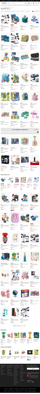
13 (24, 325)
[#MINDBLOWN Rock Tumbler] (15, 19)
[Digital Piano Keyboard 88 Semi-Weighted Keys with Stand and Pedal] (10, 179)
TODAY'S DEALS (3, 0)
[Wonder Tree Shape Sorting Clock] (3, 352)
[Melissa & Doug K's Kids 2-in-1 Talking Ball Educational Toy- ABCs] (15, 96)
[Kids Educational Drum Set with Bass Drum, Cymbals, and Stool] (34, 19)
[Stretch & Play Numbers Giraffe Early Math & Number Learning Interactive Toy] (30, 335)
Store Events (15, 378)
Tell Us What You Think (16, 382)
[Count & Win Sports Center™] (5, 57)
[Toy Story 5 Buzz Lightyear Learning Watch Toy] (3, 335)
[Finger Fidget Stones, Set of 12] (5, 114)
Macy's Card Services (9, 373)
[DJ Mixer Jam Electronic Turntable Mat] (15, 57)
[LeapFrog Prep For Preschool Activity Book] (24, 141)
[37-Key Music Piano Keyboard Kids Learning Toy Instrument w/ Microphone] (34, 197)
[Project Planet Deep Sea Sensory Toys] (3, 179)
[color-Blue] (34, 188)
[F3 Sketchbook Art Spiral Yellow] (30, 352)
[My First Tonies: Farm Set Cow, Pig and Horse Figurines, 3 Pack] (5, 275)
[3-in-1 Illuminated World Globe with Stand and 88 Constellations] (15, 293)
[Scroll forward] (37, 132)
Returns (1, 372)
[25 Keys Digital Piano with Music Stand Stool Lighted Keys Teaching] (15, 197)
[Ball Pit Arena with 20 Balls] (15, 217)
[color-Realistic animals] (22, 189)
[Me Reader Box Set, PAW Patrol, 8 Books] (34, 293)
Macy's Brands (15, 372)
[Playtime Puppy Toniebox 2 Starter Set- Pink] (34, 96)
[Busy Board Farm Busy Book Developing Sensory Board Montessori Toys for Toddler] (5, 96)
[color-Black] (11, 210)
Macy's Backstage (16, 371)
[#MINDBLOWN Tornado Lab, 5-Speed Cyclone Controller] (5, 141)
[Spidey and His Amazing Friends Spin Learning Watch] (5, 238)
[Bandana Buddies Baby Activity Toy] (15, 77)
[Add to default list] (5, 177)
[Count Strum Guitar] (34, 141)
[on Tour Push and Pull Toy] (23, 352)
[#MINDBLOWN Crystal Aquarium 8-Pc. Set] (5, 38)
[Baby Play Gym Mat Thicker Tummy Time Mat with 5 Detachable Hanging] (30, 179)
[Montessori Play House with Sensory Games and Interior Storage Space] (24, 96)
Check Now (36, 377)
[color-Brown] (13, 210)
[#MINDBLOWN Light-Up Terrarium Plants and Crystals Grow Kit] (34, 275)
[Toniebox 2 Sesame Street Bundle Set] (5, 77)
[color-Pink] (35, 188)
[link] (5, 28)
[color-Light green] (30, 359)
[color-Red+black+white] (32, 209)
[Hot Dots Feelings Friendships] (15, 114)
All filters (37, 129)
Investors (21, 371)
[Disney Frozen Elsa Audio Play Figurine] (24, 256)
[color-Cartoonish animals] (21, 189)
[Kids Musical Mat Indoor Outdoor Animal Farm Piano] (24, 77)
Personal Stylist (15, 375)
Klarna (1, 368)
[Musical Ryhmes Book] (24, 38)
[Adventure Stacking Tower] (17, 352)
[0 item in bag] (38, 3)
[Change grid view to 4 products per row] (32, 11)
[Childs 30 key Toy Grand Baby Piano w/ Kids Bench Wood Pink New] (34, 114)
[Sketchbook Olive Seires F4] (36, 352)
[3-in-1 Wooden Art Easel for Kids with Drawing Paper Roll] (15, 238)
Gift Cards (8, 370)
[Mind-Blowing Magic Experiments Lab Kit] (24, 159)
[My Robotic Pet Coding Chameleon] (36, 335)
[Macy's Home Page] (3, 3)
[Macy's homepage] (1, 7)
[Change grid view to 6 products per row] (34, 11)
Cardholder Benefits (9, 369)
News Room (21, 376)
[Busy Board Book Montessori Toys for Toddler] (5, 197)
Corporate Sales (22, 368)
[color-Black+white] (30, 209)
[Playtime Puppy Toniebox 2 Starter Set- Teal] (24, 19)
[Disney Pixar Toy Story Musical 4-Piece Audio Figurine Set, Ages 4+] (5, 217)
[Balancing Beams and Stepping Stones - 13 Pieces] (24, 114)
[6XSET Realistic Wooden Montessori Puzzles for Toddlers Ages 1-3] (23, 179)
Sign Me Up (33, 368)
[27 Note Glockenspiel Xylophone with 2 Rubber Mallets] (34, 57)
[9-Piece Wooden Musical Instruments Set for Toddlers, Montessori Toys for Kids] (34, 256)
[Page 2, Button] (25, 325)
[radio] (21, 189)
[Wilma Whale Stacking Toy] (10, 352)
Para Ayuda (2, 371)
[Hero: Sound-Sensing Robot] (5, 159)
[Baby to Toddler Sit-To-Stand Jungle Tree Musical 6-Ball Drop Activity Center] (15, 256)
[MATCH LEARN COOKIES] (34, 38)
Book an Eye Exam (16, 381)
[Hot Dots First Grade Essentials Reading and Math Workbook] (24, 293)
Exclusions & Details (32, 377)
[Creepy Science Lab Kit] (15, 141)
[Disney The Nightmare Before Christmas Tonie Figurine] (34, 159)
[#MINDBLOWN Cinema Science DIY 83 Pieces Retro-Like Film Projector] (24, 197)
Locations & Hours (16, 368)
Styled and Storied (22, 380)
